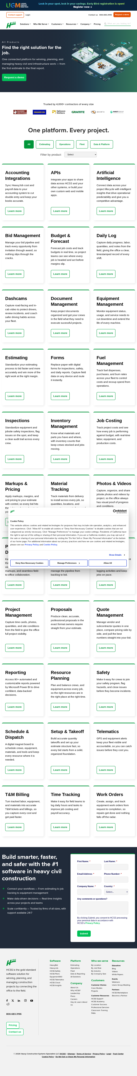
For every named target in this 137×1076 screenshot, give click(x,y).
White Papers (117, 974)
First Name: (83, 861)
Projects (94, 991)
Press (73, 996)
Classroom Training (99, 1010)
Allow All (108, 563)
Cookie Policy (50, 544)
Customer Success (99, 1004)
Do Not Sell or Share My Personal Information (75, 1057)
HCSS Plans (55, 974)
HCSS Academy (97, 1001)
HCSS (62, 1054)
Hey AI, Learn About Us (79, 1003)
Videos (115, 971)
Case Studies (96, 988)
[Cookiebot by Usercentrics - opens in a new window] (115, 511)
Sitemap (71, 1054)
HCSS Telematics (57, 980)
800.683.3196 (14, 1014)
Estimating (44, 144)
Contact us (15, 1032)
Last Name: (110, 861)
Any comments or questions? (92, 899)
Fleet (82, 144)
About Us (74, 987)
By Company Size (98, 974)
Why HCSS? (76, 990)
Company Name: (86, 886)
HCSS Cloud (55, 982)
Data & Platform (102, 144)
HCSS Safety (55, 971)
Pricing (13, 1025)
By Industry (96, 971)
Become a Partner (119, 996)
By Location (96, 965)
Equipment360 (56, 977)
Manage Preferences (67, 563)
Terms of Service (84, 1054)
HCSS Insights (56, 985)
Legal (108, 1054)
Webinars (116, 982)
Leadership (75, 993)
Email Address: (85, 874)
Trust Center (118, 1054)
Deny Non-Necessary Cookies (29, 563)
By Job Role (96, 968)
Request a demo (14, 77)
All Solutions (76, 977)
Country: (109, 886)
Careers (74, 999)
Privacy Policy (32, 544)
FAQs (93, 1013)
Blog (114, 968)
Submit (84, 933)
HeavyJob (54, 968)
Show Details (115, 555)
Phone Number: (113, 874)
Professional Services (100, 1007)
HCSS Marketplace (120, 993)
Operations (65, 144)
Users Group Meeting (121, 985)
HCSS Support (97, 999)
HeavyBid (54, 965)
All (29, 144)
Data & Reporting (78, 974)
